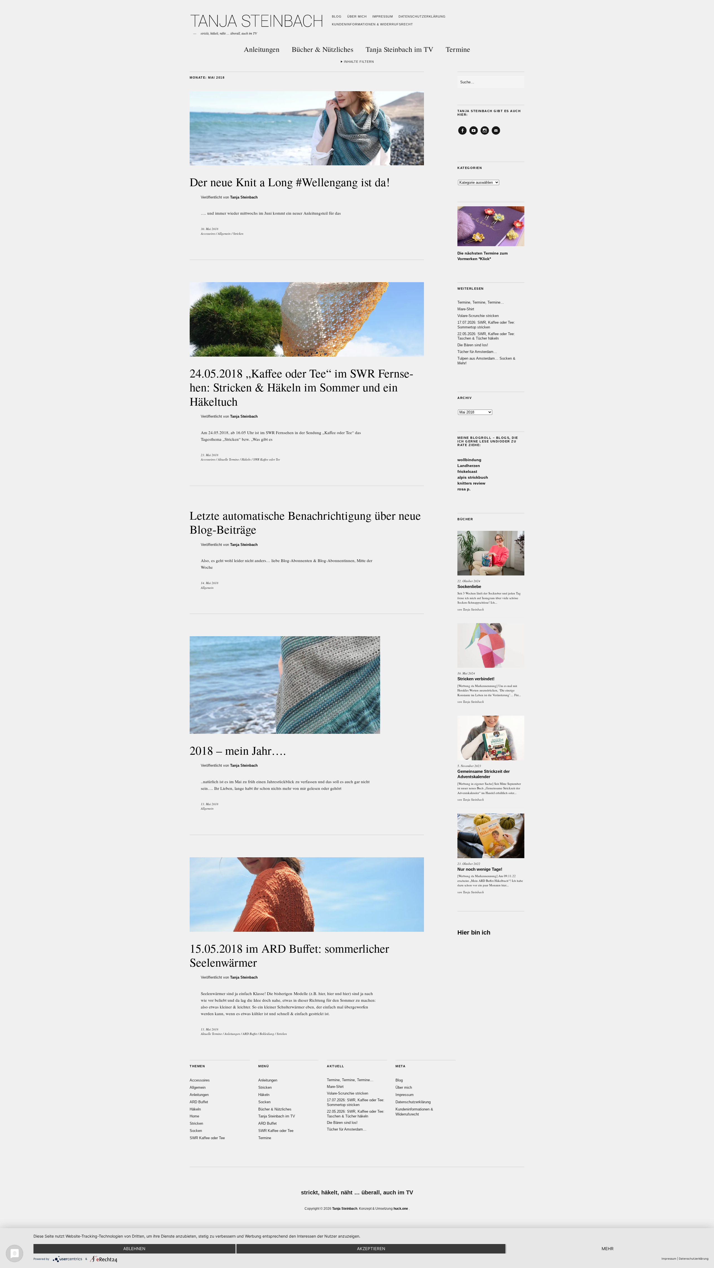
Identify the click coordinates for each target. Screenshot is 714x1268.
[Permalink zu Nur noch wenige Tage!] (490, 836)
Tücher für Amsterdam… (477, 352)
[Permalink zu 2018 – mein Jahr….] (285, 732)
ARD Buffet (250, 1034)
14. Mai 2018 (209, 583)
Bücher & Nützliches (322, 49)
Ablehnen (134, 1248)
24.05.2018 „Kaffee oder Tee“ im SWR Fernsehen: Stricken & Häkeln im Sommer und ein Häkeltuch (301, 387)
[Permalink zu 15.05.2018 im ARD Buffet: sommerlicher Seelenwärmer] (307, 930)
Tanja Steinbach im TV (399, 49)
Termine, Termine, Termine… (480, 302)
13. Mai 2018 (209, 804)
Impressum (382, 16)
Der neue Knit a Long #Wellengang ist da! (290, 182)
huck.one (401, 1209)
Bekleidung (267, 1034)
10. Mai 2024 (466, 673)
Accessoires (208, 233)
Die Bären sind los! (472, 345)
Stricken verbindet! (476, 678)
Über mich (357, 16)
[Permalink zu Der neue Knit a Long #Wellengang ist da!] (307, 163)
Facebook (462, 134)
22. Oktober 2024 (468, 581)
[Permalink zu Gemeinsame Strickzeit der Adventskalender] (490, 738)
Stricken (238, 233)
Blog (337, 16)
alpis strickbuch (472, 477)
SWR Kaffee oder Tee (266, 459)
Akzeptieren (371, 1248)
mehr (608, 1248)
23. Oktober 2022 (468, 864)
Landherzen (468, 465)
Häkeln (246, 459)
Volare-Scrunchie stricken (478, 316)
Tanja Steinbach (244, 197)
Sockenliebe (469, 586)
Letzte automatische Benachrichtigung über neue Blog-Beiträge (305, 522)
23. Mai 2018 (209, 455)
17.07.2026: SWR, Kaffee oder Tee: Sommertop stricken (486, 324)
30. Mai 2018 (209, 229)
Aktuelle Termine (228, 459)
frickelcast (467, 471)
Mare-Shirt (465, 309)
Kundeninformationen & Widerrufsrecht (372, 24)
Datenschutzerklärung (422, 16)
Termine (458, 49)
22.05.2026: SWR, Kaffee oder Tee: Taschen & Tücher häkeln (486, 336)
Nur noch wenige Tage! (479, 869)
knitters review (471, 483)
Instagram (485, 134)
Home (194, 1116)
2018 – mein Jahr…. (238, 750)
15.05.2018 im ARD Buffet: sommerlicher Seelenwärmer (289, 955)
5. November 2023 (469, 766)
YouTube (473, 134)
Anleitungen (261, 49)
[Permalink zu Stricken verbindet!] (490, 645)
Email (496, 134)
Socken (196, 1131)
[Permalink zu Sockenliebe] (490, 553)
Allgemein (224, 233)
